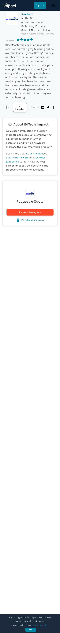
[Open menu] (53, 5)
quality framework (17, 157)
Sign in (40, 5)
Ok (30, 629)
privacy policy (40, 625)
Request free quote (30, 212)
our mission (35, 153)
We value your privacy (32, 220)
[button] (42, 107)
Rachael (27, 14)
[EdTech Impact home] (9, 5)
